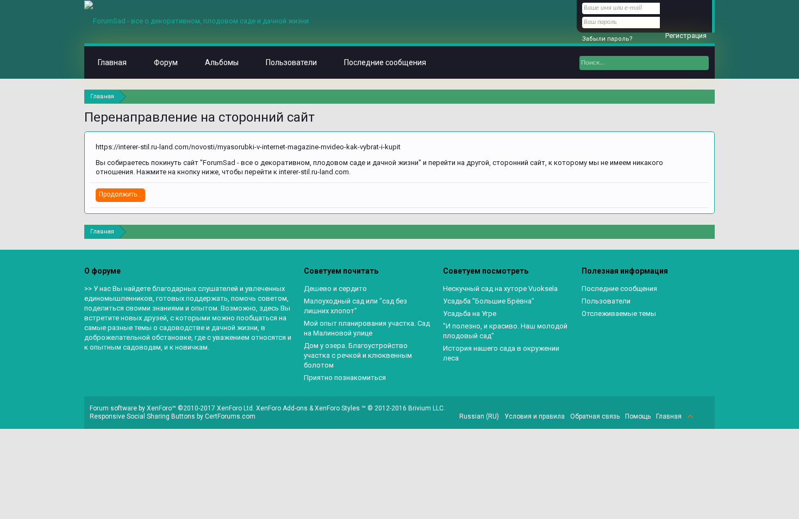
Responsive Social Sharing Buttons (142, 416)
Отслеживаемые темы (619, 313)
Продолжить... (120, 194)
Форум (166, 62)
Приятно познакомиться (345, 378)
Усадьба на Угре (469, 313)
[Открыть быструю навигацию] (707, 96)
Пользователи (291, 62)
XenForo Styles (337, 408)
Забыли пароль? (607, 38)
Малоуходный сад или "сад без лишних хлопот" (355, 306)
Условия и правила (534, 416)
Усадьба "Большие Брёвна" (488, 301)
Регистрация (686, 35)
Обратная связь (595, 416)
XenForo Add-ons (282, 408)
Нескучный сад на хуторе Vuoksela (500, 288)
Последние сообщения (385, 62)
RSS (703, 416)
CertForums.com (230, 416)
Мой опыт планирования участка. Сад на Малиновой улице (367, 328)
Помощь (638, 416)
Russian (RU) (479, 416)
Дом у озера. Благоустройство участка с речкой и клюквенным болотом (358, 355)
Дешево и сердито (335, 288)
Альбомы (222, 62)
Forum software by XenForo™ (172, 408)
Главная (112, 62)
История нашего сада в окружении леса (501, 353)
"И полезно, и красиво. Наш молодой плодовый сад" (505, 331)
